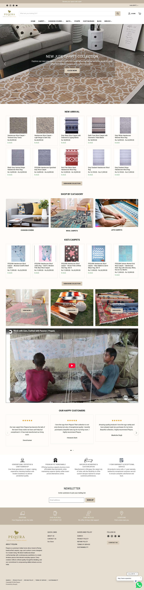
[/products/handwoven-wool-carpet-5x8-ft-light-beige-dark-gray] (45, 125)
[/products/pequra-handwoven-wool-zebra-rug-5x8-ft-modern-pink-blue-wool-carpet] (45, 253)
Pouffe (77, 21)
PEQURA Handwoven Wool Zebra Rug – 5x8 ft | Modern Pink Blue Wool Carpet (44, 266)
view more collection (72, 183)
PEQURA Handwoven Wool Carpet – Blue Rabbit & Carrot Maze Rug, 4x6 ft (98, 266)
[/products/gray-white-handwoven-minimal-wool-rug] (125, 125)
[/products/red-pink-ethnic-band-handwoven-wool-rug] (72, 157)
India (133, 5)
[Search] (117, 13)
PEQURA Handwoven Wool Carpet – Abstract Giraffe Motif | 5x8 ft (18, 266)
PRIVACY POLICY (82, 539)
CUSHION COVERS (55, 21)
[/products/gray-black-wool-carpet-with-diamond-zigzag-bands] (72, 125)
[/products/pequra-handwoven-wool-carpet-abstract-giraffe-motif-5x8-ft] (18, 253)
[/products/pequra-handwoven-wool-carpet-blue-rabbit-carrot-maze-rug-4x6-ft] (99, 253)
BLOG (99, 21)
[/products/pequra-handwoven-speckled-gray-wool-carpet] (45, 157)
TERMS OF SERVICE (83, 544)
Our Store (51, 542)
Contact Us (113, 542)
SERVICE (107, 21)
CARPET (41, 21)
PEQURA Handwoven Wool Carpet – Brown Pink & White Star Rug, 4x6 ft (71, 266)
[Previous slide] (5, 64)
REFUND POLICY (82, 542)
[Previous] (7, 433)
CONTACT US (52, 539)
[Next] (136, 433)
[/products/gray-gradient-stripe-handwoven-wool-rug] (125, 157)
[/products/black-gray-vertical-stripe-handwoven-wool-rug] (18, 157)
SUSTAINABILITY (82, 547)
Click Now (73, 70)
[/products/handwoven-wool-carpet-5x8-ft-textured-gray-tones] (18, 125)
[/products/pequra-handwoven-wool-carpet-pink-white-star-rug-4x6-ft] (72, 253)
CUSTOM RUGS (88, 21)
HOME (33, 21)
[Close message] (140, 578)
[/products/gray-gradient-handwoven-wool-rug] (99, 157)
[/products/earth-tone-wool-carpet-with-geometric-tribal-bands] (99, 125)
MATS (68, 21)
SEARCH (80, 536)
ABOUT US (51, 536)
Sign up (90, 500)
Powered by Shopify (11, 584)
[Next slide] (139, 64)
